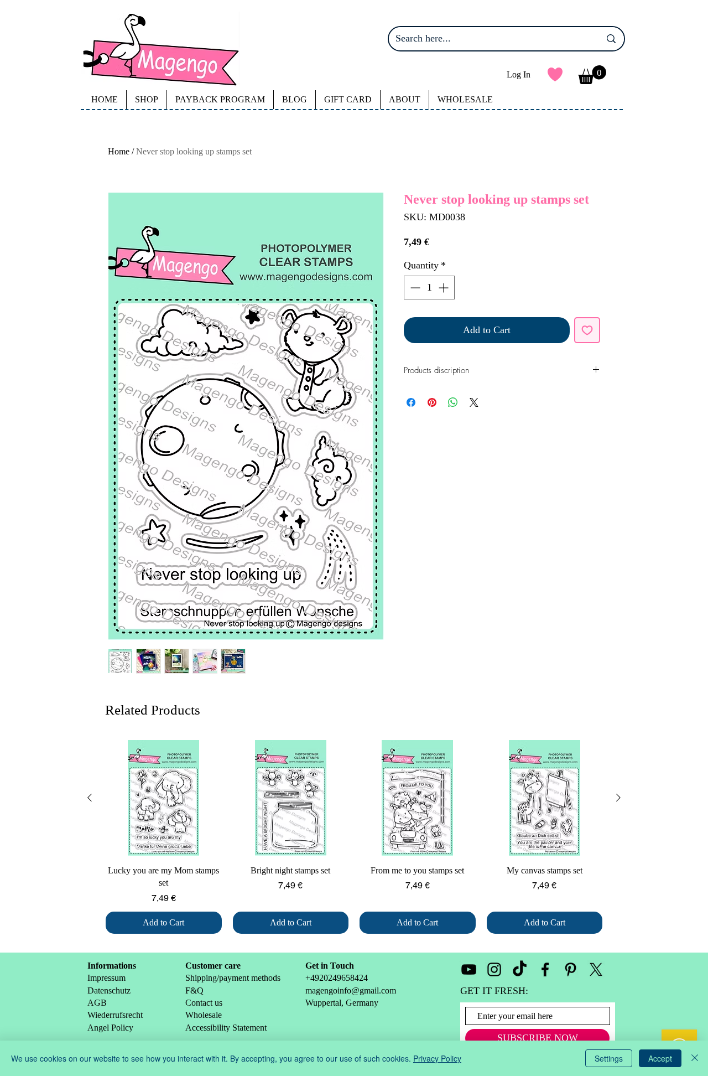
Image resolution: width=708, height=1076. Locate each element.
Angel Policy (111, 1027)
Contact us (203, 1002)
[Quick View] (164, 798)
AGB (97, 1002)
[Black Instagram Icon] (494, 969)
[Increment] (444, 287)
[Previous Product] (89, 797)
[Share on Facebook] (411, 402)
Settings (609, 1058)
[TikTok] (520, 969)
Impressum (106, 977)
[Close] (694, 1058)
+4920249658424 (336, 977)
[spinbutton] (429, 287)
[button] (592, 74)
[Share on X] (474, 402)
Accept (660, 1058)
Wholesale (204, 1015)
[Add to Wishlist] (587, 330)
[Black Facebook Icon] (545, 969)
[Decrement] (414, 287)
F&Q (194, 990)
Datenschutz (109, 990)
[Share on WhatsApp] (453, 402)
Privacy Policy (437, 1058)
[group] (354, 836)
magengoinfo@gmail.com (350, 990)
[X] (596, 969)
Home (118, 151)
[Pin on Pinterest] (432, 402)
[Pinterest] (570, 969)
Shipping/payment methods (232, 977)
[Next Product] (618, 797)
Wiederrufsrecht (115, 1015)
